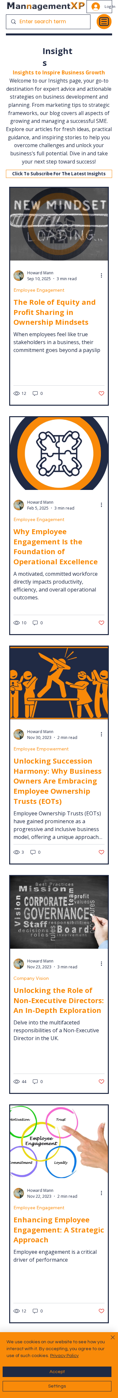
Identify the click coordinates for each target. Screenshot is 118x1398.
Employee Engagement (38, 290)
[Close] (109, 1341)
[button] (59, 174)
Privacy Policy (64, 1355)
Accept (57, 1371)
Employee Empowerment (41, 749)
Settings (57, 1386)
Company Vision (31, 978)
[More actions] (104, 276)
